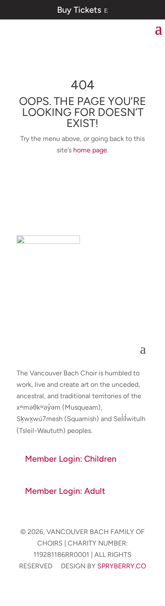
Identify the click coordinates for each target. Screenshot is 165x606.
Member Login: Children (70, 459)
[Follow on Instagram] (91, 318)
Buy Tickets (82, 10)
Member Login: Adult (65, 491)
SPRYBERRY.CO (121, 566)
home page (90, 150)
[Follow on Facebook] (74, 318)
